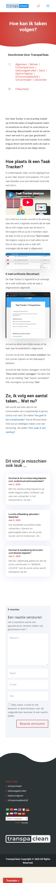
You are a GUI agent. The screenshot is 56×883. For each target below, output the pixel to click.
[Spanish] (19, 814)
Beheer (34, 64)
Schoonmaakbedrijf (26, 76)
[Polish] (11, 814)
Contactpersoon (25, 67)
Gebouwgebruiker (26, 70)
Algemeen (21, 64)
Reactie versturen (32, 724)
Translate (24, 823)
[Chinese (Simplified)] (11, 809)
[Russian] (15, 814)
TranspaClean (40, 54)
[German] (28, 809)
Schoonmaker (23, 79)
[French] (24, 809)
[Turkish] (24, 814)
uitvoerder (40, 79)
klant (42, 70)
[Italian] (7, 814)
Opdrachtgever (24, 73)
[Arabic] (7, 809)
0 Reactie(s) (22, 89)
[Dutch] (15, 809)
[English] (19, 809)
